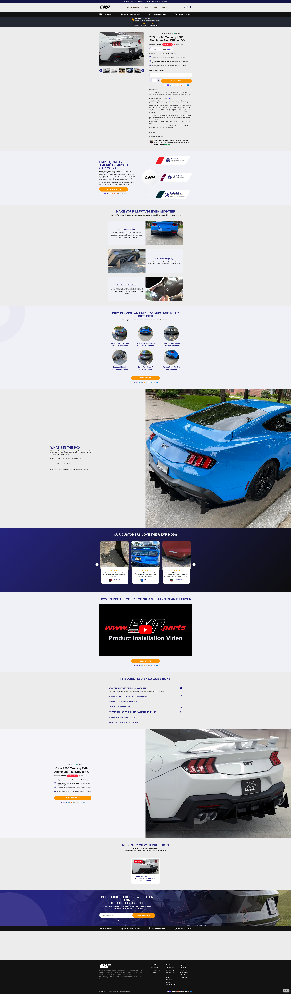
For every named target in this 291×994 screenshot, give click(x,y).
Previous (100, 70)
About (147, 7)
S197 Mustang (170, 967)
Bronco (168, 975)
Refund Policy (184, 975)
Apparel (164, 7)
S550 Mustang (170, 970)
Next (142, 70)
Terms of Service (184, 972)
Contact (156, 7)
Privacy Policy (184, 977)
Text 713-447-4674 (185, 970)
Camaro (168, 982)
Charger (168, 977)
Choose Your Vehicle (134, 7)
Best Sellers (154, 967)
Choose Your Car (156, 970)
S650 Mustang (170, 972)
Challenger (169, 980)
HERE (169, 98)
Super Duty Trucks (171, 984)
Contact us (183, 967)
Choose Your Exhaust (156, 70)
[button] (191, 7)
